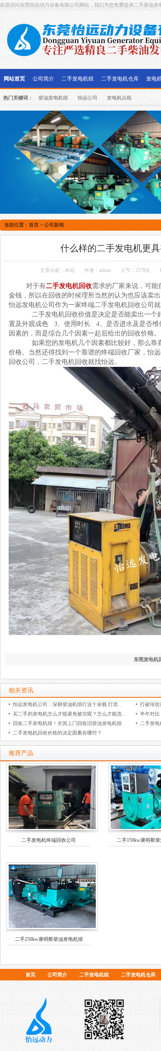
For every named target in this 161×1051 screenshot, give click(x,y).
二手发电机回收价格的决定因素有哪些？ (57, 733)
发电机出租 (119, 98)
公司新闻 (54, 225)
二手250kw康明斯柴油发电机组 (49, 939)
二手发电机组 (78, 79)
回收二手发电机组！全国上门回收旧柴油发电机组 (67, 723)
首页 (34, 225)
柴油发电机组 (53, 98)
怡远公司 (87, 98)
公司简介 (43, 79)
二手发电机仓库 (120, 79)
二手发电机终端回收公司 (48, 840)
